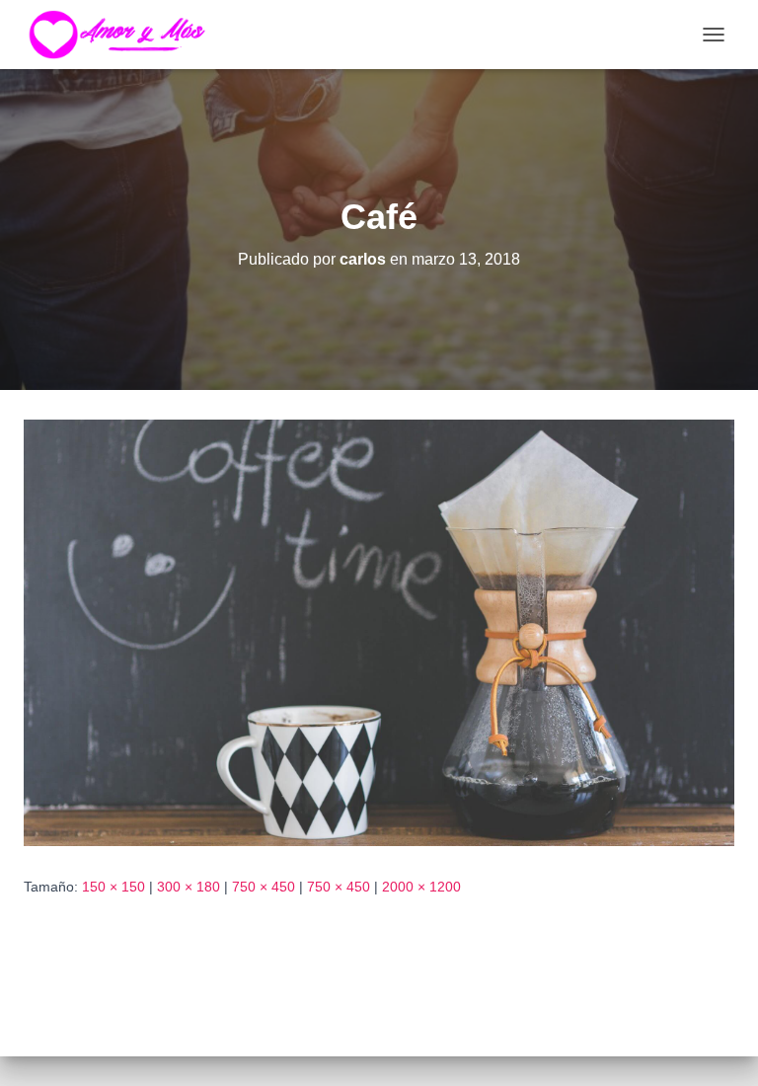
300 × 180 (188, 886)
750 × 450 (263, 886)
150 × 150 (113, 886)
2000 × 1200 (421, 886)
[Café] (379, 632)
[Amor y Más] (130, 34)
